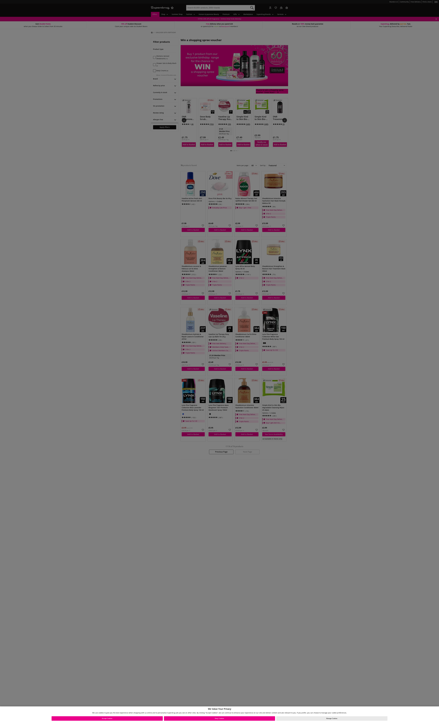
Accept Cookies (107, 718)
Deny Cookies (219, 718)
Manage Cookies (331, 718)
